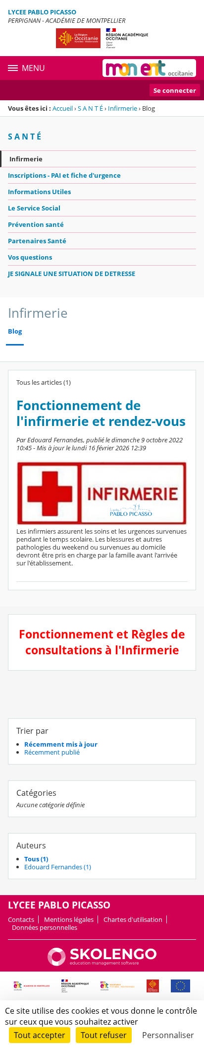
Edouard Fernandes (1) (57, 867)
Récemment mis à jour (61, 744)
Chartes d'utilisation (132, 919)
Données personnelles (44, 927)
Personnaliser (168, 1035)
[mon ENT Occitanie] (149, 68)
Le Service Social (34, 208)
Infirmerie (122, 108)
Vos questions (30, 257)
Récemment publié (52, 752)
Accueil (62, 108)
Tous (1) (36, 859)
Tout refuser (104, 1035)
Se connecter (174, 90)
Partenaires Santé (37, 240)
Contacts (21, 919)
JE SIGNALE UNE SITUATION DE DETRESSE (71, 273)
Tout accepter (39, 1035)
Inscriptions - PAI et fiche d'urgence (64, 175)
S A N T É (90, 108)
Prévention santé (36, 224)
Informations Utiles (39, 191)
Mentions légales (69, 919)
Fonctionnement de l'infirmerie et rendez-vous (101, 413)
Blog (15, 331)
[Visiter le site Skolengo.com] (102, 963)
